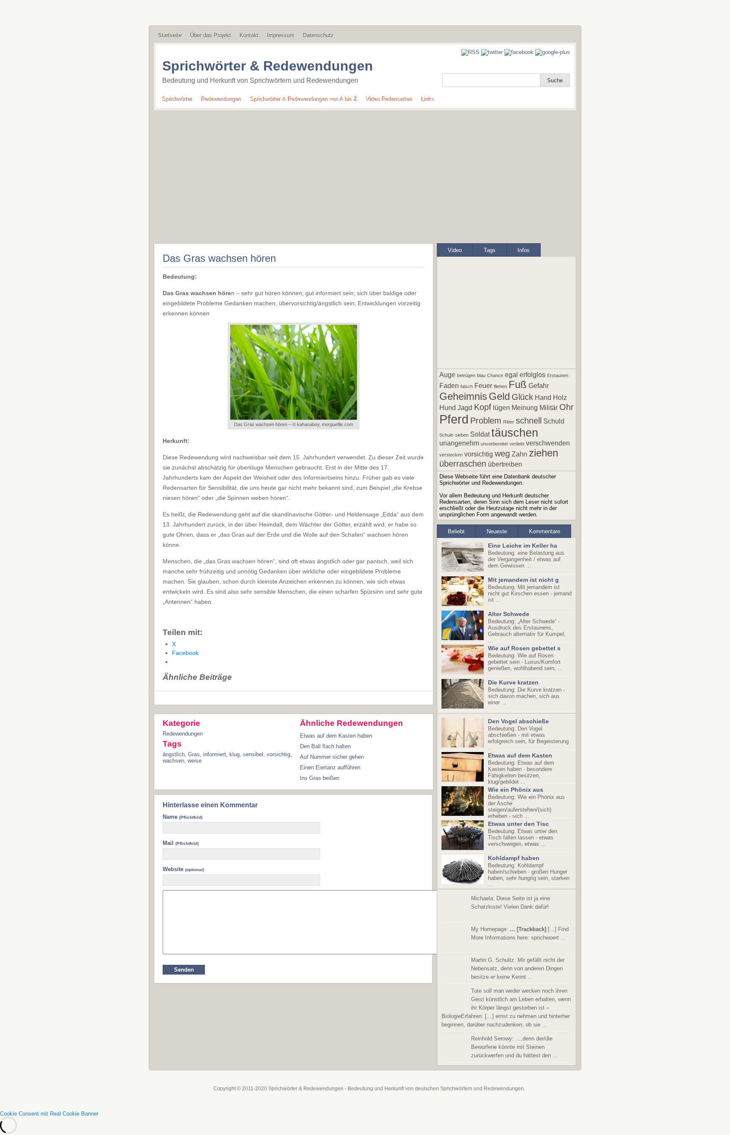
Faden (449, 385)
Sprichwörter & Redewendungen (267, 65)
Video (455, 250)
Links (428, 99)
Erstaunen (557, 375)
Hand (543, 397)
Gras (194, 754)
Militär (548, 407)
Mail (181, 843)
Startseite (170, 35)
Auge (447, 374)
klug (234, 754)
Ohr (566, 407)
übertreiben (505, 464)
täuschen (514, 432)
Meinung (525, 407)
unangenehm (459, 443)
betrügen (466, 375)
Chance (495, 375)
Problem (485, 420)
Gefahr (538, 385)
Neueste (497, 531)
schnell (529, 420)
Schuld (553, 421)
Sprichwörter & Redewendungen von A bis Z (304, 99)
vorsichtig (278, 754)
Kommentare (544, 531)
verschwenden (548, 443)
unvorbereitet (494, 443)
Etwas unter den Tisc (518, 823)
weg (502, 453)
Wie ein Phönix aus (515, 789)
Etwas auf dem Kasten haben (336, 736)
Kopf (482, 407)
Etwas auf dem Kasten (520, 755)
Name (182, 817)
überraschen (462, 463)
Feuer (483, 385)
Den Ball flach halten (325, 746)
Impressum (280, 35)
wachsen (173, 761)
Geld (499, 396)
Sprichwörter (177, 99)
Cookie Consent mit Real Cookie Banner (49, 1114)
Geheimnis (463, 396)
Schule (446, 434)
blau (481, 375)
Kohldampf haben (513, 858)
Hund (447, 407)
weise (195, 761)
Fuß (518, 384)
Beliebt (456, 531)
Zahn (519, 454)
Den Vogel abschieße (518, 721)
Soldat (480, 434)
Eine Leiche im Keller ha (522, 545)
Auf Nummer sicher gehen (332, 757)
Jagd (465, 407)
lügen (501, 407)
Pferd (454, 419)
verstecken (451, 454)
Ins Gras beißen (319, 778)
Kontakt (249, 35)
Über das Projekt (210, 35)
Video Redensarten (389, 99)
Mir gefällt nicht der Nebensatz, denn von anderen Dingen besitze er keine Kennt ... (517, 968)
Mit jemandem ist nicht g (523, 579)
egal (511, 374)
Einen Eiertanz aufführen (330, 767)
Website (183, 869)
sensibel (253, 754)
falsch (466, 386)
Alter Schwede (508, 614)
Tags (490, 250)
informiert (214, 754)
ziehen (543, 453)
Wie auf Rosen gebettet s (524, 648)
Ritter (508, 421)
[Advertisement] (365, 173)
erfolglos (532, 374)
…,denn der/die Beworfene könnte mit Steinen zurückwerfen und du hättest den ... (514, 1047)
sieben (462, 434)
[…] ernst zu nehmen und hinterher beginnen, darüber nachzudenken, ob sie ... (506, 1008)
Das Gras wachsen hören (219, 258)
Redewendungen (222, 99)
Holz (560, 397)
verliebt (516, 443)
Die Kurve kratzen (513, 682)
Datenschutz (318, 35)
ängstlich (174, 754)
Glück (522, 397)
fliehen (500, 386)
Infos (524, 250)
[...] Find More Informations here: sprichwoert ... (520, 933)
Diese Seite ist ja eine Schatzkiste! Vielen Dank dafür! (510, 902)
